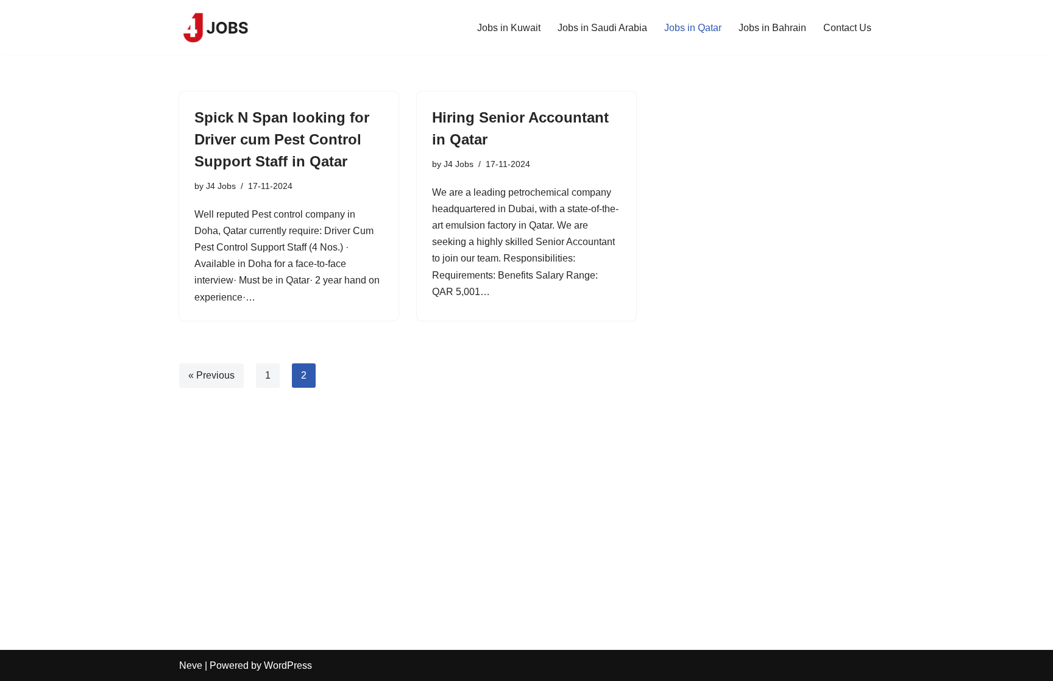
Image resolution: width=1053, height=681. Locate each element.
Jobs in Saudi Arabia (602, 28)
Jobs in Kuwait (509, 28)
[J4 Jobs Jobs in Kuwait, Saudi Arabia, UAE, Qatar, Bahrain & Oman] (215, 27)
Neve (190, 665)
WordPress (288, 665)
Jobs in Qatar (693, 28)
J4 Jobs (221, 186)
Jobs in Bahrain (772, 28)
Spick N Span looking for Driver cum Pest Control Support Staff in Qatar (281, 139)
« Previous (211, 375)
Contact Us (847, 28)
